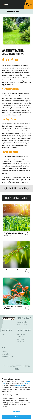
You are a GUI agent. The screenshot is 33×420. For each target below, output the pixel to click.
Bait (3, 334)
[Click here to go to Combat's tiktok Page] (3, 59)
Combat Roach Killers (22, 322)
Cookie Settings (16, 411)
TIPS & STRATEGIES (24, 331)
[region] (16, 396)
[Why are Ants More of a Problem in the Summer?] (16, 294)
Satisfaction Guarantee (7, 356)
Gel (2, 337)
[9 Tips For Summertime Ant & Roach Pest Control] (16, 220)
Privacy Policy (26, 383)
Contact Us (4, 352)
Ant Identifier (20, 337)
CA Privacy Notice (19, 385)
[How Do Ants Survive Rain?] (16, 257)
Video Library (20, 342)
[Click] (27, 234)
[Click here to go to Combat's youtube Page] (16, 59)
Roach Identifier (21, 334)
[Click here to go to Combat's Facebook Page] (12, 59)
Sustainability (5, 354)
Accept (16, 416)
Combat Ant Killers (22, 324)
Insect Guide (20, 339)
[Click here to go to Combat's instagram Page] (7, 59)
